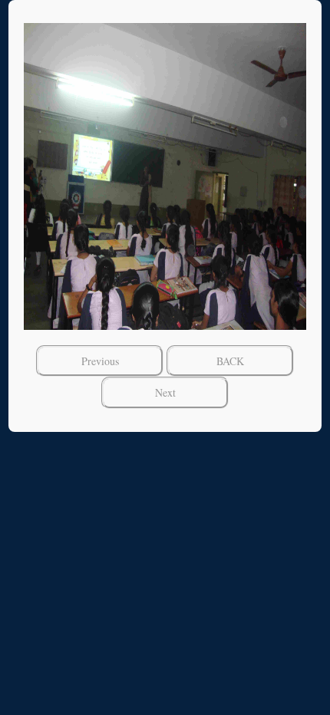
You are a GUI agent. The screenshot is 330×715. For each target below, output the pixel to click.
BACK (230, 361)
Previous (100, 361)
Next (165, 392)
